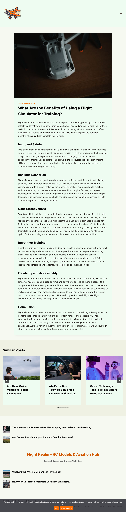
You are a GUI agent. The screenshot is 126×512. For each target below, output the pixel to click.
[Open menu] (120, 13)
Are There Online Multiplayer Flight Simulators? (17, 390)
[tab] (58, 407)
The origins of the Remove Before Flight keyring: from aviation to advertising (51, 427)
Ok (56, 508)
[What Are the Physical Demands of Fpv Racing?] (6, 474)
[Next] (119, 380)
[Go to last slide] (7, 380)
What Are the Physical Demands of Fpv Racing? (36, 472)
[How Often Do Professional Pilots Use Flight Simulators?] (6, 484)
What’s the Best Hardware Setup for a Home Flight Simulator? (62, 390)
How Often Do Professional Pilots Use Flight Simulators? (41, 482)
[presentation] (21, 368)
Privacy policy (66, 508)
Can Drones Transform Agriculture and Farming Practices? (42, 437)
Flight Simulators (26, 103)
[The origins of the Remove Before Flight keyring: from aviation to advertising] (6, 429)
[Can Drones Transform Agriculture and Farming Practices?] (6, 439)
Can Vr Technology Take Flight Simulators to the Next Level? (103, 390)
